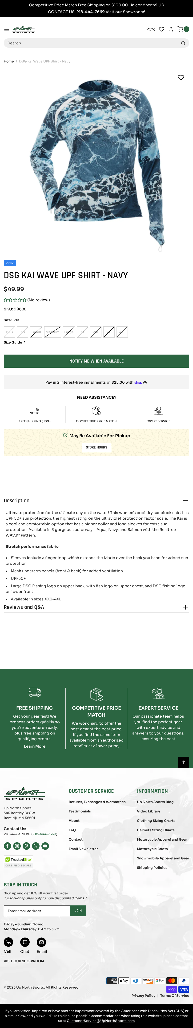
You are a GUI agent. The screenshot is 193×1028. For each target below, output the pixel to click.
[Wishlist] (181, 77)
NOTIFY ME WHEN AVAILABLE (96, 361)
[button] (15, 300)
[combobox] (96, 43)
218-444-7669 (44, 834)
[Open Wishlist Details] (161, 29)
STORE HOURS (96, 447)
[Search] (183, 43)
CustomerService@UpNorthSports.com (101, 1021)
